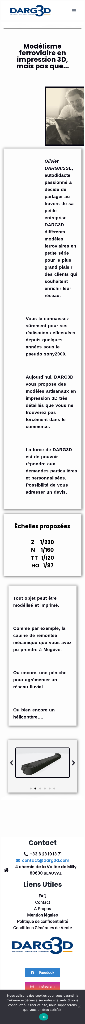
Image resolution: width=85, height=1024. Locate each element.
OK (44, 1017)
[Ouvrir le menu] (73, 10)
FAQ (42, 895)
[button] (11, 763)
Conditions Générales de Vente (42, 927)
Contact (42, 902)
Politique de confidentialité (42, 921)
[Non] (79, 1006)
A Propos (42, 908)
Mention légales (42, 915)
